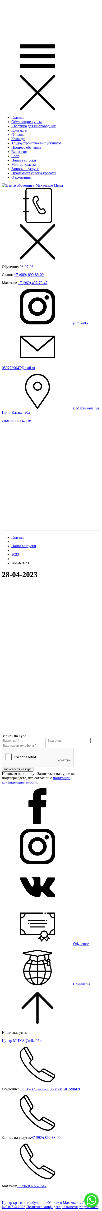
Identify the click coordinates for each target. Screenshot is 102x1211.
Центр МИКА (22, 1041)
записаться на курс (18, 769)
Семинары (81, 984)
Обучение (81, 944)
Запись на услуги (25, 169)
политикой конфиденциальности (36, 780)
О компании (21, 177)
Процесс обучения (26, 147)
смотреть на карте (16, 420)
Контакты (19, 130)
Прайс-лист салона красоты (33, 173)
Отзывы (17, 135)
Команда (18, 139)
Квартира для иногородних (33, 126)
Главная (17, 117)
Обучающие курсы (26, 122)
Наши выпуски (23, 160)
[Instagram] (37, 863)
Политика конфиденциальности (52, 1207)
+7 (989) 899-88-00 (29, 275)
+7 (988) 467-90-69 (65, 1089)
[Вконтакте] (37, 903)
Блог (15, 156)
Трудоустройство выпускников (36, 143)
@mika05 (80, 323)
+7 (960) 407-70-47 (32, 283)
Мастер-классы (23, 164)
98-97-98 (26, 267)
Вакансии (19, 152)
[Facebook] (37, 823)
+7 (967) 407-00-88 (34, 1089)
